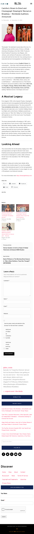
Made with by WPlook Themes (17, 531)
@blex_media (7, 367)
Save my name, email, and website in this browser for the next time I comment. (14, 324)
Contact (22, 472)
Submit (3, 516)
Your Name (4, 493)
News (13, 476)
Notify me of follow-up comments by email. (8, 334)
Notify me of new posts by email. (8, 345)
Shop (9, 472)
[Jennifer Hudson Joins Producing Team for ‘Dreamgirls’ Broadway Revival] (8, 208)
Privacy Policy (6, 483)
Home (4, 472)
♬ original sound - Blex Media (13, 391)
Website (6, 313)
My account (5, 476)
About (16, 472)
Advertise (23, 479)
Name (5, 299)
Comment (6, 280)
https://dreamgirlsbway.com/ (24, 175)
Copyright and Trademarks (10, 479)
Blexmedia (6, 20)
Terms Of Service (22, 476)
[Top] (17, 529)
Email (5, 306)
